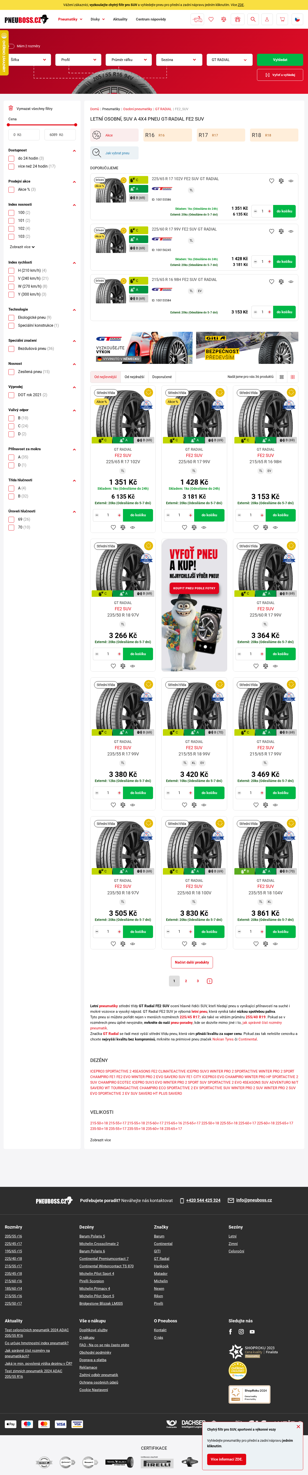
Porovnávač (224, 19)
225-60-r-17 (247, 1123)
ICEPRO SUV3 (198, 1071)
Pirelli (158, 1303)
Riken (158, 1296)
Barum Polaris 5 (92, 1236)
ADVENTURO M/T (284, 1082)
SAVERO (175, 1093)
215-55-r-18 (136, 1123)
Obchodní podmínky (95, 1352)
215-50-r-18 (99, 1123)
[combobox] (28, 60)
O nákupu (86, 1337)
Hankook (161, 1266)
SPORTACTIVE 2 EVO (225, 1082)
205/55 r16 (13, 1236)
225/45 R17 (190, 1017)
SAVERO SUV (175, 1077)
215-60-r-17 (154, 1123)
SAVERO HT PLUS (153, 1093)
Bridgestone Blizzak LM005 (101, 1303)
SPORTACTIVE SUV (214, 1088)
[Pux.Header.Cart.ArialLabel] (282, 19)
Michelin (161, 1281)
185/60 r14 (13, 1288)
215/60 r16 (13, 1281)
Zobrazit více (20, 247)
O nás (158, 1337)
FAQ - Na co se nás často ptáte (104, 1345)
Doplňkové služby (93, 1330)
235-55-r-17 (117, 1129)
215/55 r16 (13, 1296)
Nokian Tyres (223, 1039)
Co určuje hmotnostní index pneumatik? (37, 1343)
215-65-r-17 (191, 1123)
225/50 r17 (13, 1303)
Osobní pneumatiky (137, 109)
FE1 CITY (193, 1077)
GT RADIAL (163, 109)
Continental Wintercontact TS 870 (106, 1266)
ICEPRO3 (97, 1071)
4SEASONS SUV (256, 1082)
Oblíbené (211, 19)
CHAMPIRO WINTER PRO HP (248, 1077)
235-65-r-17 (173, 1129)
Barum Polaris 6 (92, 1251)
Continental (247, 1039)
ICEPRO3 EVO (213, 1077)
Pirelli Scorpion (91, 1281)
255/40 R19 (256, 1017)
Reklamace (88, 1367)
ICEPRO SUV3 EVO (147, 1082)
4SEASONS (141, 1071)
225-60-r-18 (266, 1123)
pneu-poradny (182, 1022)
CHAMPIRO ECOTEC (114, 1082)
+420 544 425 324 (203, 1200)
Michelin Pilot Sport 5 (96, 1296)
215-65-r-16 (173, 1123)
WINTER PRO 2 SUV (247, 1088)
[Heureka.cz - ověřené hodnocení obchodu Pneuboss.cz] (240, 1370)
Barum (159, 1236)
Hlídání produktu (291, 180)
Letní (233, 1236)
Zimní (233, 1244)
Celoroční (236, 1251)
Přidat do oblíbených (271, 180)
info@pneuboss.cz (254, 1200)
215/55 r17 (13, 1266)
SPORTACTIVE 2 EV (182, 1088)
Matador (160, 1273)
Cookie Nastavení (93, 1390)
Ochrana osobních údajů (98, 1382)
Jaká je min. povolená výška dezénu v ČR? (38, 1363)
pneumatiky (108, 1006)
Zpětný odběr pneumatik (98, 1375)
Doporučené (162, 377)
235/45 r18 (13, 1273)
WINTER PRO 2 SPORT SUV (185, 1082)
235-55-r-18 (136, 1129)
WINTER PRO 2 (222, 1071)
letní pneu (199, 1011)
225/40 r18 (13, 1259)
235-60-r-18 (154, 1129)
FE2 (154, 1071)
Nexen (159, 1288)
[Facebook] (230, 1331)
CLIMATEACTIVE (172, 1071)
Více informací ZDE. (227, 1459)
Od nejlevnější (105, 377)
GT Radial (111, 1034)
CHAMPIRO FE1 (103, 1077)
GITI (157, 1251)
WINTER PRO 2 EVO (147, 1077)
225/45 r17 (13, 1244)
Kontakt (160, 1330)
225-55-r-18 (228, 1123)
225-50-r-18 (210, 1123)
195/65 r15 (13, 1251)
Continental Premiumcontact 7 (103, 1259)
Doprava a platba (92, 1360)
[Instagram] (241, 1331)
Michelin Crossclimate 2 (99, 1244)
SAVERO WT (100, 1088)
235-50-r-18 (99, 1129)
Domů (94, 109)
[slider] (8, 124)
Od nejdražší (134, 377)
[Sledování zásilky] (197, 19)
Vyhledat (280, 60)
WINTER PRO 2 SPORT (276, 1071)
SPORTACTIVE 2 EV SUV (118, 1093)
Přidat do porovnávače (281, 180)
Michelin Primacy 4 (94, 1288)
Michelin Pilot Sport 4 (96, 1273)
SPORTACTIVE (246, 1071)
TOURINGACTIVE (125, 1088)
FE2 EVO (123, 1077)
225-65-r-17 (284, 1123)
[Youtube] (252, 1331)
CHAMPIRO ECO (153, 1088)
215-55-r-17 (117, 1123)
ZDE (241, 5)
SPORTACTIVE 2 (118, 1071)
